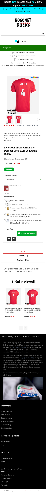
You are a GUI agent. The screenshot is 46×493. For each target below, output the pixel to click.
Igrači (19, 63)
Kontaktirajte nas (6, 411)
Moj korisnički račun (7, 475)
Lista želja (4, 482)
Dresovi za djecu (31, 491)
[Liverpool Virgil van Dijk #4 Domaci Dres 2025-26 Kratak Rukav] (23, 95)
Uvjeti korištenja (6, 425)
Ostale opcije (9, 197)
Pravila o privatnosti (7, 421)
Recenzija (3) (23, 256)
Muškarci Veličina (11, 175)
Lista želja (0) (40, 9)
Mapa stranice (5, 441)
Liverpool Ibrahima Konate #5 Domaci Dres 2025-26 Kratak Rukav (13, 310)
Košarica (20, 11)
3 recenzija (20, 125)
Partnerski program (7, 458)
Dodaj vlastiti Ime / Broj (12, 185)
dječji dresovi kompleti (19, 347)
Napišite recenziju (32, 125)
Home (12, 63)
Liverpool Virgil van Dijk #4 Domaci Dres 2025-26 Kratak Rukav (24, 65)
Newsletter (4, 485)
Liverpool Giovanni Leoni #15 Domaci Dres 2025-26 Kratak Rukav (32, 310)
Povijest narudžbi (6, 478)
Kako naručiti (5, 415)
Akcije (3, 461)
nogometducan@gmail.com (12, 9)
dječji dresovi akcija (28, 358)
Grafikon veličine (23, 260)
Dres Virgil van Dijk (29, 63)
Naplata (28, 11)
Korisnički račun (28, 9)
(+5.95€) (6, 193)
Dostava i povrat (6, 418)
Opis (23, 251)
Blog (2, 445)
